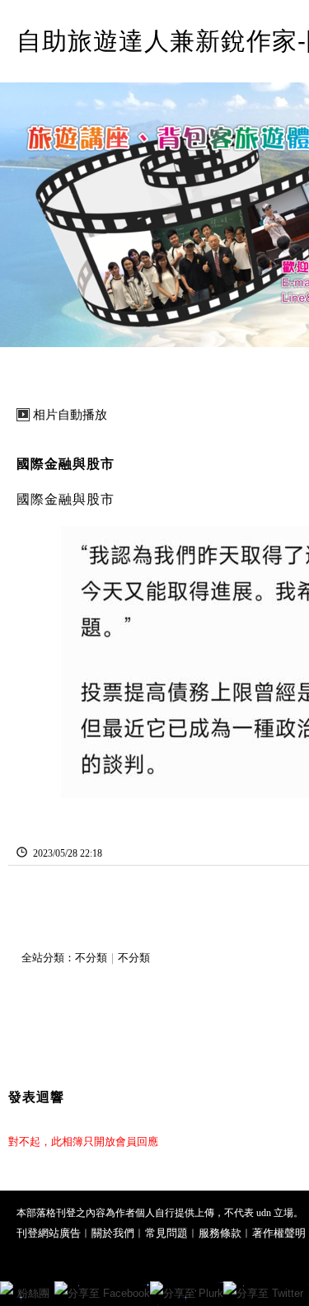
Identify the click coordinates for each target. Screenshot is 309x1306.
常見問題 (166, 1233)
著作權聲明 (279, 1233)
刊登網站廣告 (48, 1233)
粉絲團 (33, 1293)
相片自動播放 (70, 414)
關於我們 (112, 1233)
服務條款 (220, 1233)
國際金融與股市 (65, 464)
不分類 (91, 957)
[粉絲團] (6, 1287)
